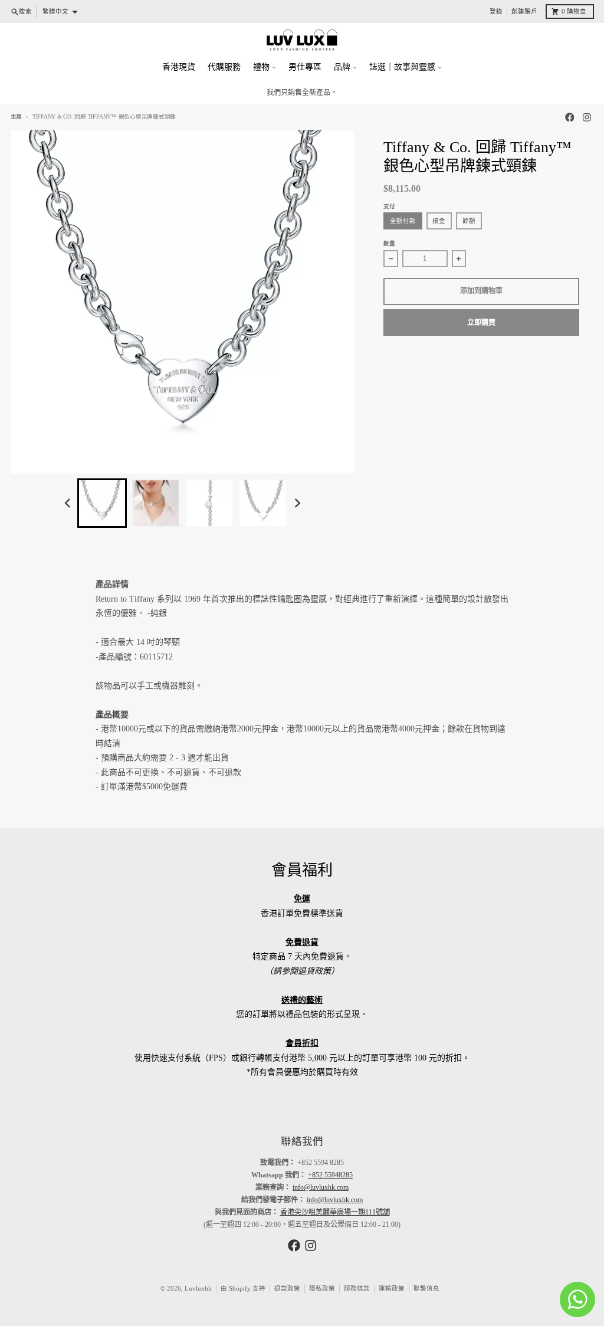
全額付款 (403, 221)
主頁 (16, 116)
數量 (389, 243)
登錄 (496, 11)
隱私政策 (322, 1288)
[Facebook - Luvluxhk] (569, 117)
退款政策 (287, 1288)
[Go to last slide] (68, 503)
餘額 (468, 221)
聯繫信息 (426, 1288)
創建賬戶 (524, 11)
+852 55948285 (330, 1175)
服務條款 (357, 1288)
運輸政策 (392, 1288)
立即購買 (481, 323)
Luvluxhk (198, 1288)
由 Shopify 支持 (243, 1288)
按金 (438, 221)
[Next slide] (297, 503)
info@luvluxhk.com (321, 1187)
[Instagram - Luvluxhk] (587, 117)
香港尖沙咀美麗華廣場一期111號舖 (335, 1212)
